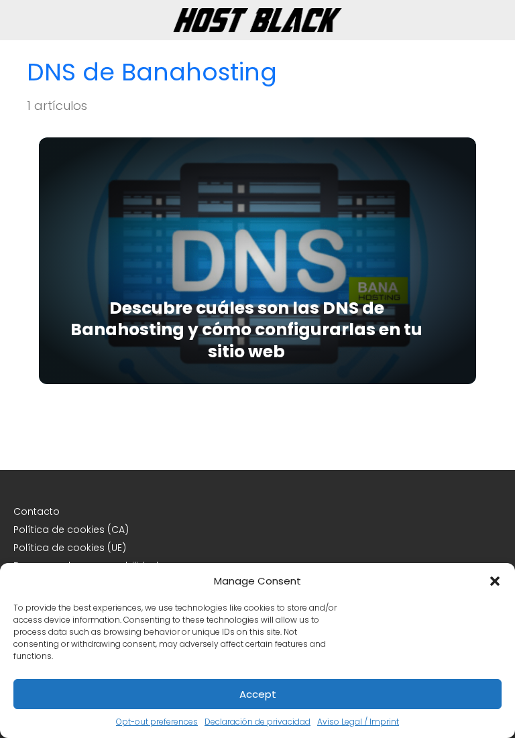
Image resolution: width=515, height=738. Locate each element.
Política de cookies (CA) (71, 529)
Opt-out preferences (157, 721)
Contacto (36, 511)
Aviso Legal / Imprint (358, 721)
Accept (257, 694)
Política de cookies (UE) (69, 547)
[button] (495, 581)
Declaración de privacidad (257, 721)
